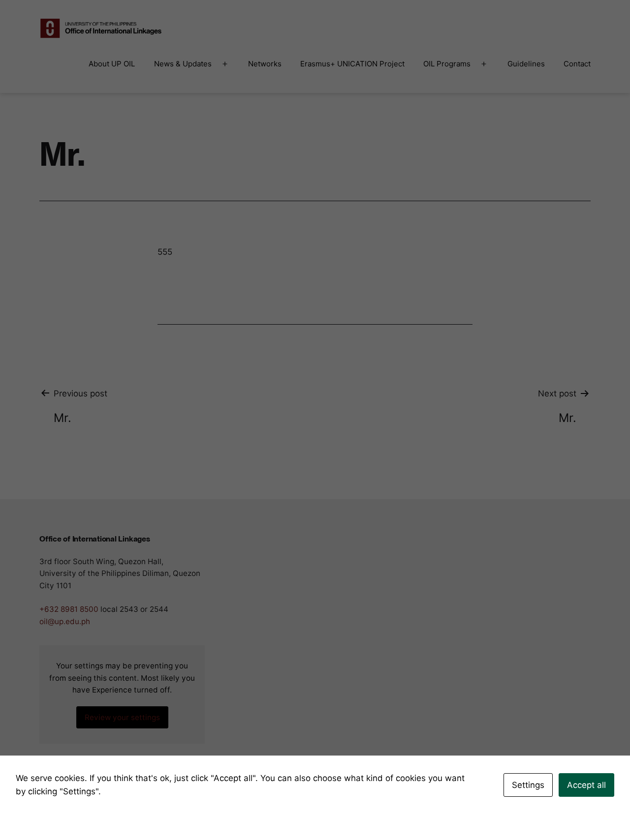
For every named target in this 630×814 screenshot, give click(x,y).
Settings (528, 785)
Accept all (586, 785)
